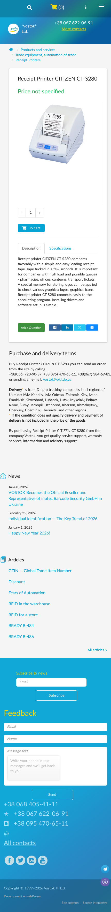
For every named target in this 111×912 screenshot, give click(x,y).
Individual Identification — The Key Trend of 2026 (53, 519)
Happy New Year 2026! (29, 533)
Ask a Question (31, 327)
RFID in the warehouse (29, 604)
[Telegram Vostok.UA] (105, 869)
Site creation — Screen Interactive (84, 902)
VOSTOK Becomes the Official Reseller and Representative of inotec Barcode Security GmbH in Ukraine (55, 499)
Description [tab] (31, 248)
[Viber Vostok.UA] (105, 881)
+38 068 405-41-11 (31, 804)
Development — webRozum (23, 896)
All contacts (20, 843)
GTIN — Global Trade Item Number (40, 571)
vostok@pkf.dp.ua (57, 379)
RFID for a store (23, 615)
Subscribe (56, 695)
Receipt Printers (28, 60)
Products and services (38, 50)
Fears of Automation (27, 593)
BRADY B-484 (21, 626)
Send (52, 795)
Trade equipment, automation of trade (45, 55)
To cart (34, 228)
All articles (96, 650)
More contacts (74, 29)
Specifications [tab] (60, 248)
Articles (16, 560)
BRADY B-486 (21, 637)
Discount (17, 582)
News (14, 476)
